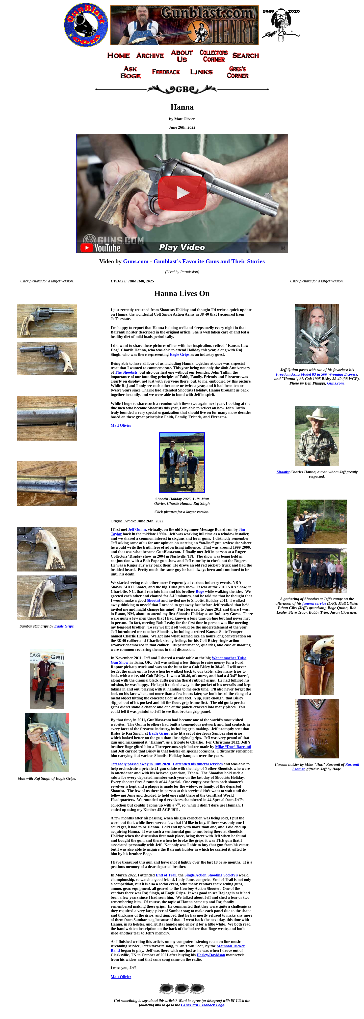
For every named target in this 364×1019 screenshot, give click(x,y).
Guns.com (136, 261)
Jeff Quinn (137, 529)
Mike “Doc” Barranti (233, 747)
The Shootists (126, 372)
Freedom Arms (288, 374)
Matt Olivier (121, 425)
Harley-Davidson (211, 955)
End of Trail (166, 875)
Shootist (153, 600)
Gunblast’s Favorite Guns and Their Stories (209, 261)
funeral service (314, 603)
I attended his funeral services (198, 764)
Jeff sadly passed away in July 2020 (140, 764)
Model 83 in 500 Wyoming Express (329, 374)
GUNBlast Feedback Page (202, 1005)
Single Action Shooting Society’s (211, 875)
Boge (200, 591)
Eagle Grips (64, 626)
